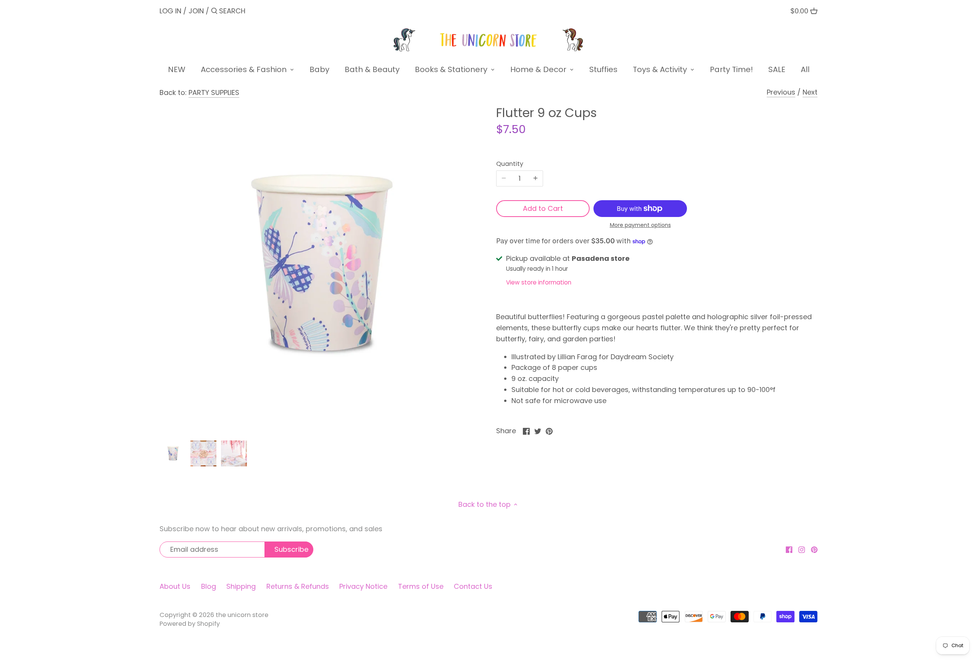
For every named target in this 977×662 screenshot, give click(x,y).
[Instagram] (801, 549)
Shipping (241, 586)
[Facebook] (789, 549)
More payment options (640, 225)
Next (810, 92)
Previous (781, 92)
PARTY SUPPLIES (214, 92)
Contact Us (473, 586)
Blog (208, 586)
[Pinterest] (814, 549)
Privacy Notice (363, 586)
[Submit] (214, 12)
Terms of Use (420, 586)
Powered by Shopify (190, 623)
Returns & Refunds (297, 586)
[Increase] (535, 178)
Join (196, 11)
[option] (173, 453)
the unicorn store (242, 615)
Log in (170, 11)
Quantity (509, 163)
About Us (175, 586)
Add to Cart (543, 208)
